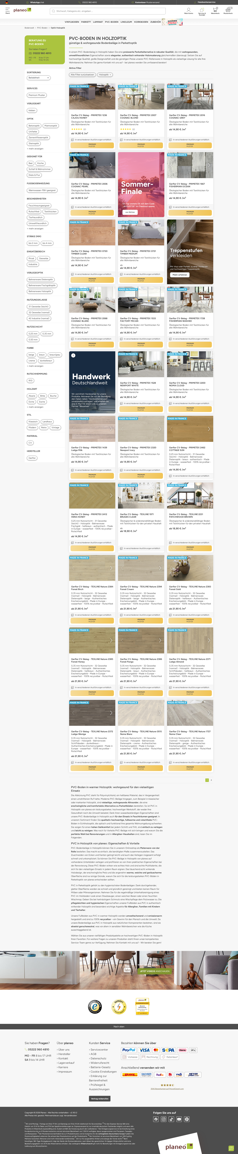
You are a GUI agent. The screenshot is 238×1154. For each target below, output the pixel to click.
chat (37, 2)
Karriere (63, 1067)
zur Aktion (130, 212)
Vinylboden (72, 22)
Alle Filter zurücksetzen (82, 74)
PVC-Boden (111, 22)
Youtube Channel (148, 965)
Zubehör (155, 22)
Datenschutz (98, 1058)
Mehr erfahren (180, 274)
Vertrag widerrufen (99, 1098)
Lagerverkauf (66, 1062)
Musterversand (147, 2)
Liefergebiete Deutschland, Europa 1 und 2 (114, 1134)
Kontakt (63, 1058)
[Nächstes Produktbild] (111, 96)
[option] (92, 97)
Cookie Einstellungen (104, 1071)
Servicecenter (99, 1049)
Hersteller (64, 1054)
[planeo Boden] (179, 1146)
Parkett (86, 22)
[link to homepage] (22, 10)
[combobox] (109, 11)
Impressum (65, 1071)
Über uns (63, 1049)
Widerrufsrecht (100, 1062)
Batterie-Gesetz (100, 1067)
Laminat (98, 22)
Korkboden (141, 22)
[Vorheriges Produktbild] (73, 96)
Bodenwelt (29, 28)
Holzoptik (105, 74)
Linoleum (126, 22)
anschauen (154, 971)
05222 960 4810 (89, 2)
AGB (93, 1054)
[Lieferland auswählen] (7, 2)
